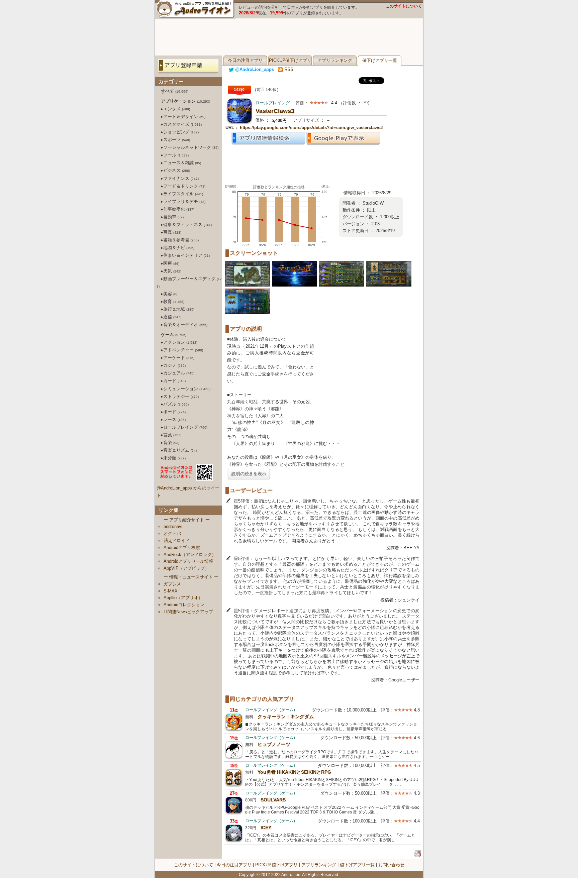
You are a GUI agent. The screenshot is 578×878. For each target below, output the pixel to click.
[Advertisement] (289, 37)
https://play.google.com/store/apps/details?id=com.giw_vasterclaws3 (311, 127)
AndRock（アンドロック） (190, 554)
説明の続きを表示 (248, 473)
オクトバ (172, 533)
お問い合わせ (391, 864)
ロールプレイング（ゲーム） (271, 709)
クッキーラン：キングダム (286, 716)
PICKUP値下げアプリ (290, 60)
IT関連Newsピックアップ (188, 611)
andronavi (173, 526)
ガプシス (172, 583)
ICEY (266, 827)
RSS (288, 69)
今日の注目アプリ (245, 60)
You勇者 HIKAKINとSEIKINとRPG (294, 772)
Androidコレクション (184, 604)
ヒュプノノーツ (274, 744)
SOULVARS (273, 799)
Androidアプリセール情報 (188, 561)
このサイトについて (404, 6)
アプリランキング (334, 60)
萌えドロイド (177, 540)
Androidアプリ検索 (182, 547)
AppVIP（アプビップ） (186, 568)
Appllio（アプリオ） (183, 597)
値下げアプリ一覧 (379, 60)
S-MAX (171, 590)
